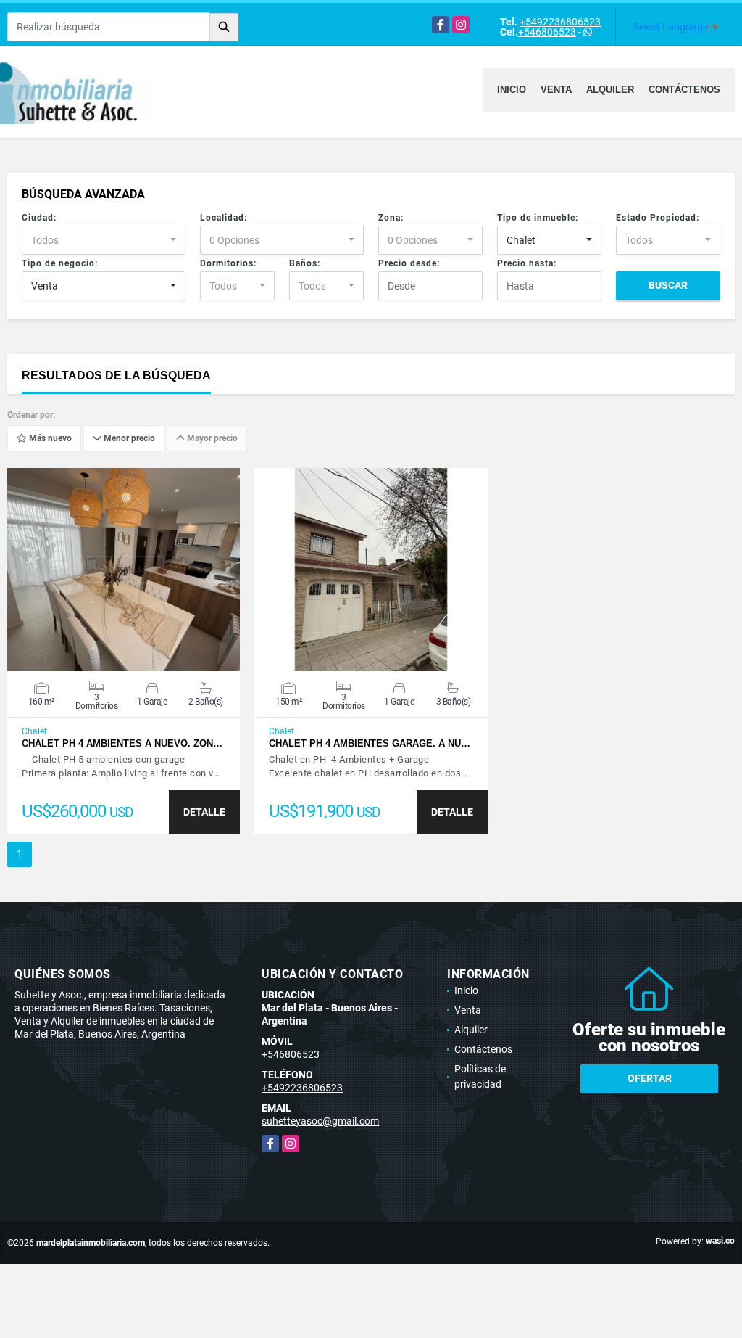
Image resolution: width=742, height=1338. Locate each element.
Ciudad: (39, 218)
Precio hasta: (526, 263)
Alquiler (610, 89)
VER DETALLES (123, 570)
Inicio (511, 89)
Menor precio (128, 439)
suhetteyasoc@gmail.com (320, 1121)
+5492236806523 (560, 22)
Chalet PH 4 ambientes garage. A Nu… (369, 743)
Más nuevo (49, 439)
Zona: (391, 218)
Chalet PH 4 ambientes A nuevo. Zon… (122, 743)
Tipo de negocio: (60, 263)
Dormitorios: (228, 263)
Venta (556, 89)
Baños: (304, 263)
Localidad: (223, 218)
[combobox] (104, 240)
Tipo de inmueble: (537, 218)
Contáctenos (684, 89)
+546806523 (547, 32)
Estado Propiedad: (657, 218)
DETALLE (204, 812)
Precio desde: (409, 263)
